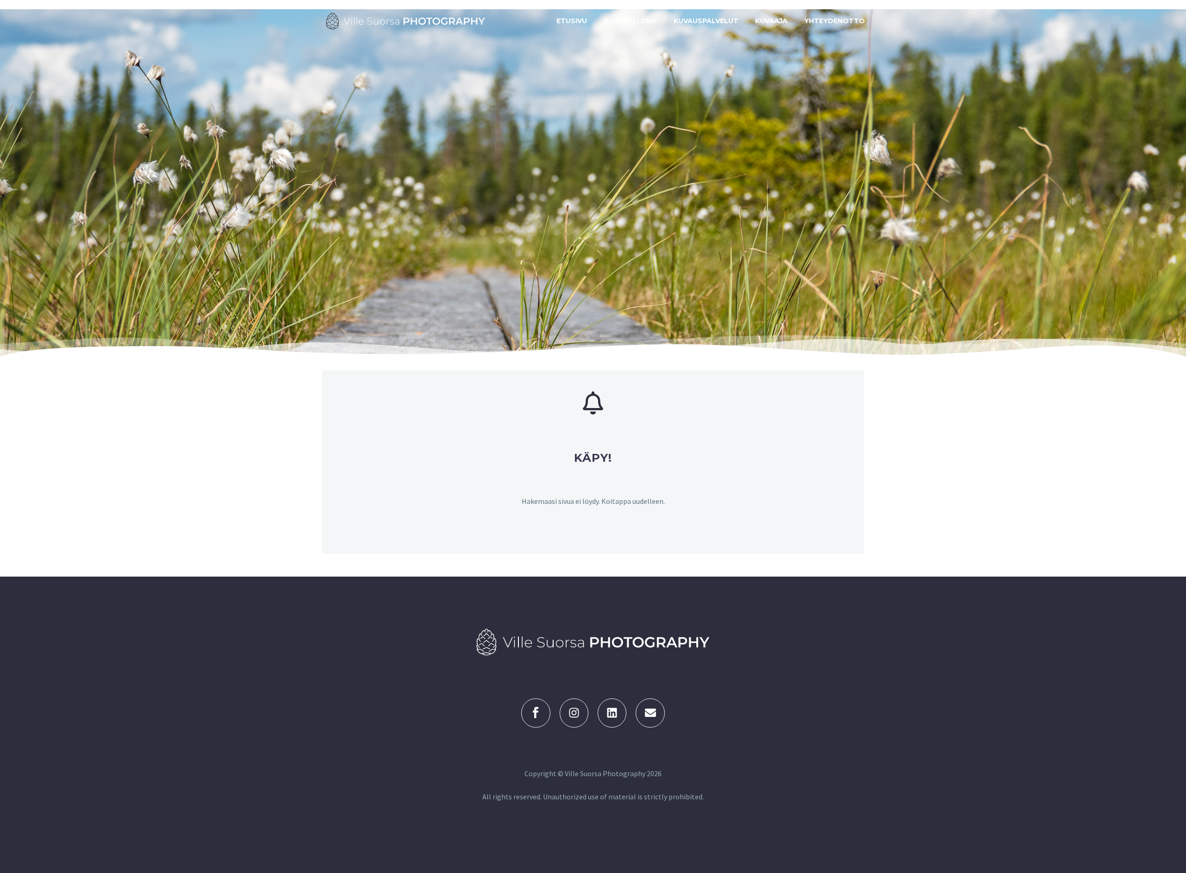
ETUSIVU (571, 21)
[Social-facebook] (535, 712)
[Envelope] (650, 712)
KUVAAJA (771, 21)
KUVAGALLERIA (630, 21)
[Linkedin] (612, 712)
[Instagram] (574, 712)
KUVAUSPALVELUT (706, 21)
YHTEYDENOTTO (834, 21)
